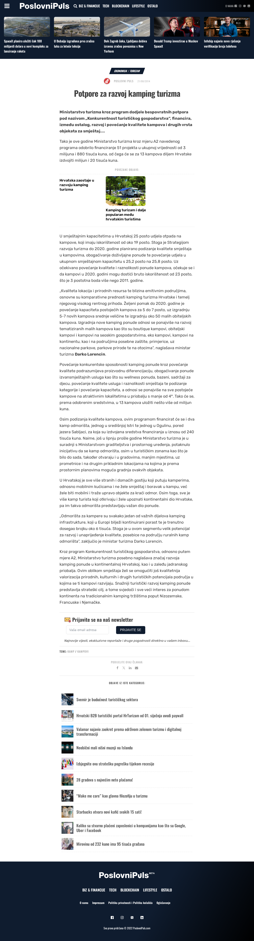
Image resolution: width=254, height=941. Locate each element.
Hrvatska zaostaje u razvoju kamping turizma (77, 185)
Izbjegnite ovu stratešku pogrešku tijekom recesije (115, 764)
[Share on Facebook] (117, 668)
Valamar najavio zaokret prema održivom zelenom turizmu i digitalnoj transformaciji (128, 731)
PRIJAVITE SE (130, 630)
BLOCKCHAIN (120, 5)
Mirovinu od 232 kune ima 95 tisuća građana (110, 844)
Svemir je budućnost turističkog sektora (107, 699)
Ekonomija (121, 71)
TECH (106, 5)
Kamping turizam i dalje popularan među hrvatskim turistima (126, 215)
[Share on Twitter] (124, 668)
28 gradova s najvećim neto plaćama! (104, 780)
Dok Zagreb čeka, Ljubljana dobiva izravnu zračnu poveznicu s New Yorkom (125, 46)
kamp (70, 651)
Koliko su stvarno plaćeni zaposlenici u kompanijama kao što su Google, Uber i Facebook (131, 827)
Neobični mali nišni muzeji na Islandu (104, 748)
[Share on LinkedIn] (130, 668)
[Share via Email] (136, 668)
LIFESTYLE (138, 5)
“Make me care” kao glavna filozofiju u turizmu (111, 796)
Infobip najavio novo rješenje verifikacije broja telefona (222, 44)
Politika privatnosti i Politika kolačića (130, 903)
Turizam (135, 71)
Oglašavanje (163, 903)
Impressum (98, 903)
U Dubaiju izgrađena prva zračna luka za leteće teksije (74, 44)
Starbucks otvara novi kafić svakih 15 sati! (109, 812)
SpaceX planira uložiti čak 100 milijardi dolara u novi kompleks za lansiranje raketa (26, 46)
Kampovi (83, 651)
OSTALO (152, 5)
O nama (229, 6)
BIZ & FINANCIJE (89, 5)
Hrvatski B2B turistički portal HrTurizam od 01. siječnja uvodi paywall (129, 715)
